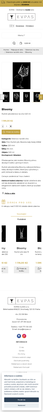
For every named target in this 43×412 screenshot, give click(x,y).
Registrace (20, 26)
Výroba (21, 351)
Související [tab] (21, 214)
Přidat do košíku (12, 132)
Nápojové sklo (17, 50)
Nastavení (21, 405)
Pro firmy (21, 354)
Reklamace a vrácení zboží (21, 364)
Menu (20, 35)
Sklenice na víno (32, 50)
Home (6, 50)
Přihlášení (30, 26)
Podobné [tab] (21, 219)
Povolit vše (21, 400)
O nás (21, 347)
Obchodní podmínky (21, 361)
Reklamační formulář (21, 367)
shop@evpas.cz (24, 329)
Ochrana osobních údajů (21, 357)
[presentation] (2, 97)
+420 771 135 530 (25, 327)
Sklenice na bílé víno (14, 52)
